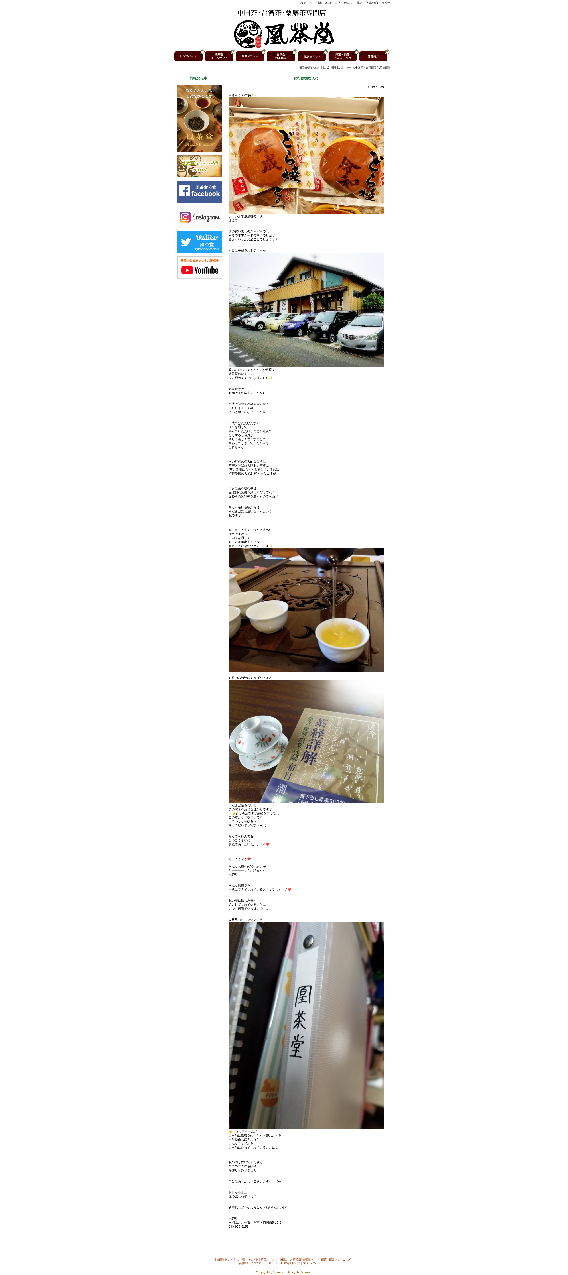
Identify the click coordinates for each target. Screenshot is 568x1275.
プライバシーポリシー (316, 1263)
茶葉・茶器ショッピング (336, 1259)
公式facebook (274, 1263)
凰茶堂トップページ (229, 1259)
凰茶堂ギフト (311, 1259)
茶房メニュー (269, 1259)
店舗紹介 (244, 1263)
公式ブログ (257, 1263)
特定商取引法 (292, 1263)
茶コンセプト (250, 1259)
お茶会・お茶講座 (290, 1259)
